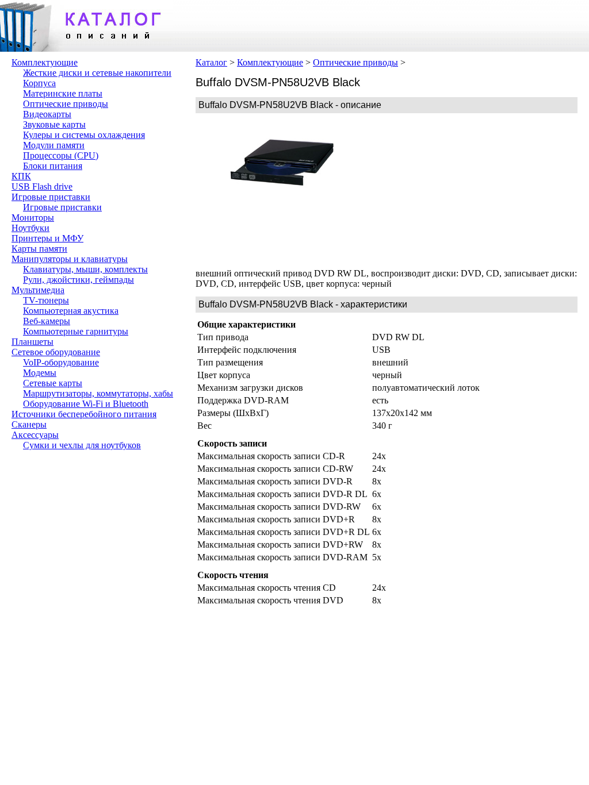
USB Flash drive (42, 186)
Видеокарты (47, 114)
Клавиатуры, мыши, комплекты (85, 269)
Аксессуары (35, 435)
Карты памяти (39, 248)
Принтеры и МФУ (47, 238)
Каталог (211, 62)
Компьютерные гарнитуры (75, 331)
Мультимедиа (38, 290)
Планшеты (32, 342)
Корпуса (39, 83)
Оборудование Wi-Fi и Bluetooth (85, 404)
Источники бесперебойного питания (84, 414)
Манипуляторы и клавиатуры (70, 259)
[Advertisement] (454, 191)
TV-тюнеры (46, 300)
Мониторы (33, 217)
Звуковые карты (54, 124)
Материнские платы (62, 93)
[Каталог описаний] (86, 48)
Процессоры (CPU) (60, 155)
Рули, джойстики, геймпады (78, 279)
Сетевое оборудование (56, 352)
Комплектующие (45, 62)
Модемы (39, 373)
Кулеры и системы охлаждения (84, 135)
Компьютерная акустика (70, 310)
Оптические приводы (65, 104)
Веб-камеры (46, 321)
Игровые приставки (51, 197)
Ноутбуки (30, 228)
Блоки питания (52, 166)
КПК (21, 176)
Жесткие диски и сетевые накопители (97, 73)
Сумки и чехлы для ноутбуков (82, 445)
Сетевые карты (52, 383)
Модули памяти (54, 145)
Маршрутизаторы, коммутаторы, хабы (98, 393)
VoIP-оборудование (61, 362)
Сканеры (29, 424)
